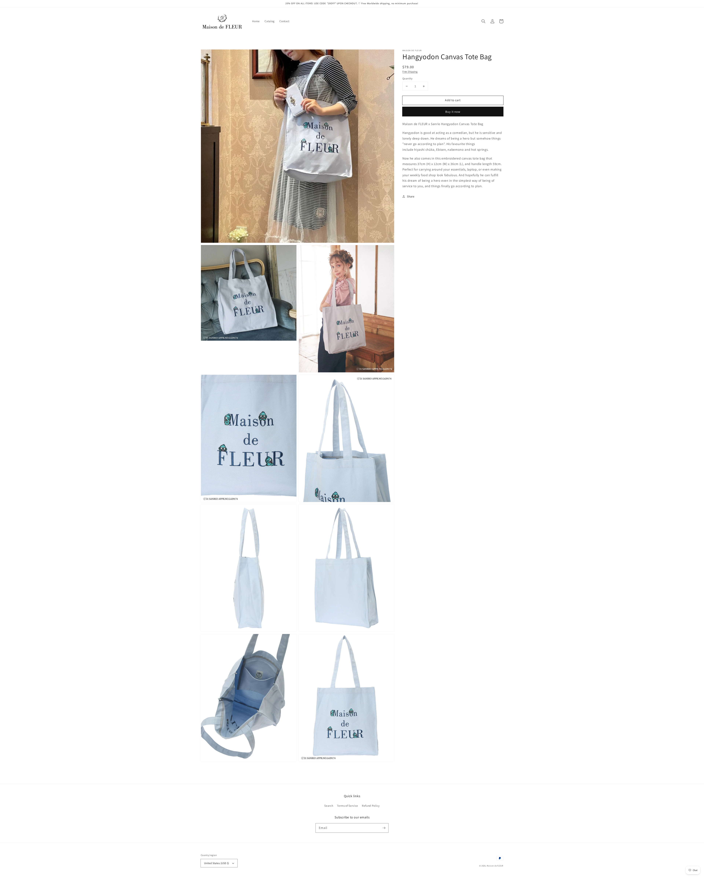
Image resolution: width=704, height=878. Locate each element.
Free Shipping (410, 71)
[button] (483, 21)
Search (328, 805)
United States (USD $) (216, 863)
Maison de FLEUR (495, 865)
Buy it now (453, 112)
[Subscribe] (384, 827)
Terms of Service (347, 805)
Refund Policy (371, 805)
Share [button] (410, 196)
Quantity (407, 78)
